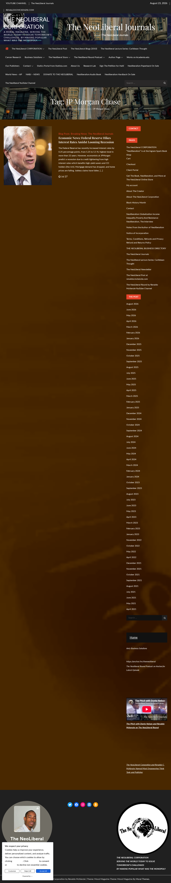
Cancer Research (13, 57)
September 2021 (134, 580)
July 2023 (130, 500)
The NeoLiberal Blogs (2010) (84, 49)
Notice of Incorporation (137, 233)
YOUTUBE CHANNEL (16, 3)
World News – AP (13, 74)
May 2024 (131, 454)
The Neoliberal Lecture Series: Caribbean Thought (124, 49)
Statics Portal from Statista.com (52, 66)
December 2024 (133, 413)
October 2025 (133, 356)
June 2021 (131, 598)
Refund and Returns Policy (138, 243)
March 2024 (132, 465)
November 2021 (133, 569)
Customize (12, 871)
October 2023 (133, 482)
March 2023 (132, 523)
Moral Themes (142, 879)
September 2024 (134, 431)
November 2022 (133, 540)
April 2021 (131, 609)
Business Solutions (33, 57)
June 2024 (131, 448)
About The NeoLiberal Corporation (142, 197)
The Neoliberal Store (58, 57)
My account (132, 185)
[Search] (164, 82)
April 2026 (131, 321)
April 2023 (131, 517)
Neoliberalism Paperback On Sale (143, 66)
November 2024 (133, 419)
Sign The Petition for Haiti (112, 66)
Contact (27, 66)
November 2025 (133, 350)
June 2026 (131, 310)
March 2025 (132, 396)
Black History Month (136, 203)
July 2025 (130, 373)
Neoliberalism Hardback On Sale (120, 74)
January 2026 (132, 338)
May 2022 (131, 552)
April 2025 (131, 390)
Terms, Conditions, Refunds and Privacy (144, 239)
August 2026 (132, 304)
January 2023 (132, 534)
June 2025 (131, 379)
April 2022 (131, 557)
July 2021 (130, 592)
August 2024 (132, 436)
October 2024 (133, 425)
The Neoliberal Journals (100, 134)
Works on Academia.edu (138, 57)
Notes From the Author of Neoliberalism (145, 227)
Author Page (114, 57)
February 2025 (133, 402)
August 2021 (132, 586)
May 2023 (131, 511)
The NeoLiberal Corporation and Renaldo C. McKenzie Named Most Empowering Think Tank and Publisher (145, 768)
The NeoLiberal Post (57, 49)
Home (134, 637)
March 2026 (132, 327)
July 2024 (130, 442)
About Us (75, 66)
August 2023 (132, 494)
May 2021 (131, 603)
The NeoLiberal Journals (42, 3)
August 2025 (132, 367)
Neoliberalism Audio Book (89, 74)
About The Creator (135, 191)
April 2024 (131, 459)
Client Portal (132, 170)
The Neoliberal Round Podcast (88, 57)
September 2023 (134, 488)
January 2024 (132, 477)
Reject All (27, 871)
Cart (128, 159)
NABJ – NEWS (33, 74)
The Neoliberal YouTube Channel (20, 83)
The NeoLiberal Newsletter (138, 269)
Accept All (43, 871)
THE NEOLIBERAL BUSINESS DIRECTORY (146, 248)
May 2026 (131, 315)
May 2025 (131, 384)
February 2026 (133, 333)
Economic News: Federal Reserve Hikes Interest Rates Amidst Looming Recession (86, 140)
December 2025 (133, 344)
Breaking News (79, 134)
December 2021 (133, 563)
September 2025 (134, 361)
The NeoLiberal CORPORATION (27, 49)
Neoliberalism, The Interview (139, 222)
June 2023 (131, 505)
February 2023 (133, 528)
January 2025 (132, 408)
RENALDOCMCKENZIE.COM (20, 10)
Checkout (130, 164)
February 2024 (133, 471)
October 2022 (133, 546)
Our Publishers (12, 66)
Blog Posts (64, 134)
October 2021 (133, 575)
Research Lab (89, 66)
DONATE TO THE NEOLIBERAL (58, 74)
